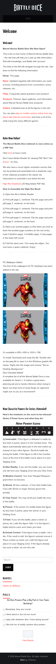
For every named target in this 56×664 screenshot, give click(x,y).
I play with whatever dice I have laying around (26, 619)
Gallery (6, 108)
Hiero (22, 660)
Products (7, 99)
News (5, 81)
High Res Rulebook (12, 184)
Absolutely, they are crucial (18, 609)
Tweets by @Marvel (11, 586)
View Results (28, 640)
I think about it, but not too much (20, 614)
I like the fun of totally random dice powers (25, 624)
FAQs (5, 94)
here (10, 153)
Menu (28, 19)
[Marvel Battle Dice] (28, 7)
